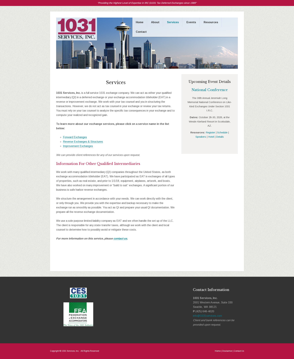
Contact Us (239, 351)
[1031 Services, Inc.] (76, 39)
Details (220, 136)
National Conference (210, 90)
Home (218, 351)
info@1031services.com (207, 315)
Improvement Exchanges (78, 146)
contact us (120, 238)
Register (210, 132)
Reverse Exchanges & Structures (83, 141)
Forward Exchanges (75, 137)
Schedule (222, 132)
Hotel (211, 136)
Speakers (200, 136)
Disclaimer (227, 351)
